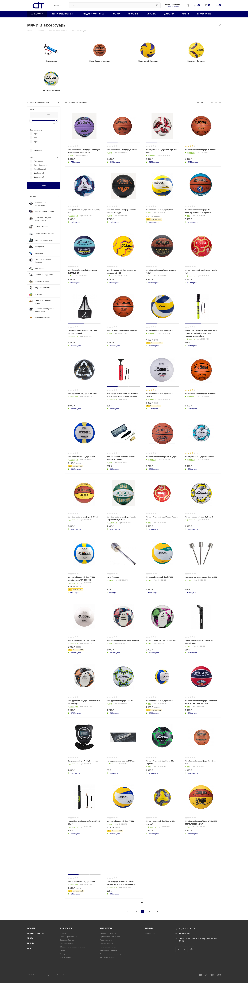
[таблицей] (220, 102)
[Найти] (157, 5)
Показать (43, 185)
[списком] (216, 102)
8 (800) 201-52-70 (173, 4)
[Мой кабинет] (188, 5)
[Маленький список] (198, 102)
